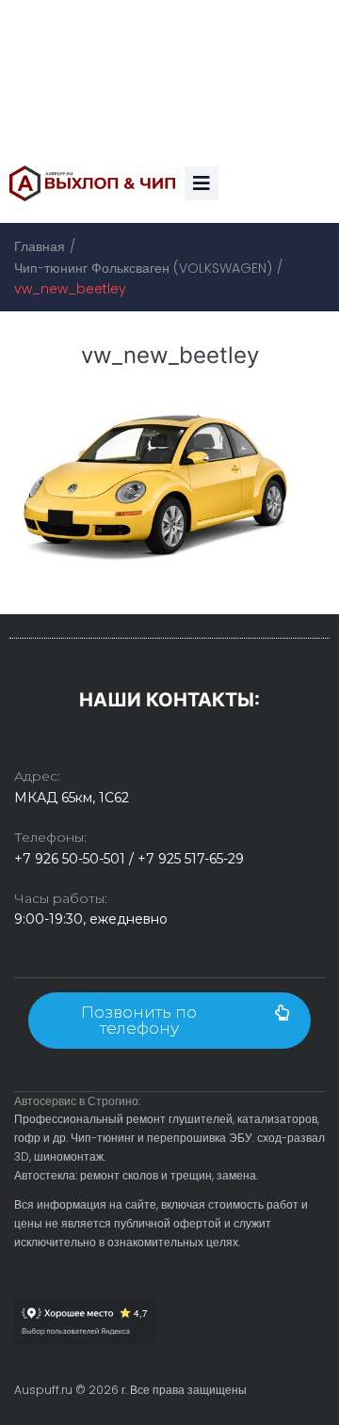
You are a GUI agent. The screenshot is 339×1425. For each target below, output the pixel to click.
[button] (169, 1020)
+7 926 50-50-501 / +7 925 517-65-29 (129, 858)
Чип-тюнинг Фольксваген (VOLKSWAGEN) (143, 268)
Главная (39, 246)
